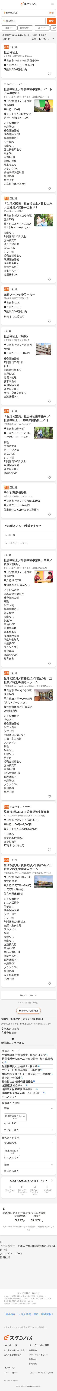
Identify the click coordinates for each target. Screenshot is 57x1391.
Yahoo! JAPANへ (11, 1380)
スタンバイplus (10, 1372)
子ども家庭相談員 (15, 492)
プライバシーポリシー (38, 1355)
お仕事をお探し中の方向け (15, 1350)
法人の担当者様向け (12, 1355)
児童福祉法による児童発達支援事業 (26, 811)
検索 (51, 21)
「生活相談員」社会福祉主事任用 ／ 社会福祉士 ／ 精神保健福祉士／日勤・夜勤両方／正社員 (27, 420)
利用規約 (33, 1350)
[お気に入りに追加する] (49, 74)
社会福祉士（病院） (16, 336)
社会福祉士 (11, 52)
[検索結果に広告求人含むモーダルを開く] (9, 39)
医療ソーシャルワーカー (19, 294)
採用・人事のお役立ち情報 (41, 1372)
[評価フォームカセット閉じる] (52, 1180)
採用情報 (33, 1364)
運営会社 (33, 1359)
